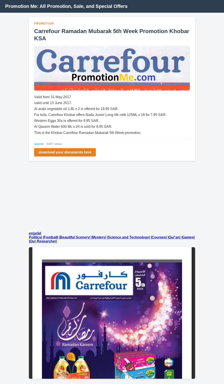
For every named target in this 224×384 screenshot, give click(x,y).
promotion (44, 23)
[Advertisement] (112, 197)
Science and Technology (128, 237)
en (31, 233)
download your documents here (64, 152)
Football (50, 237)
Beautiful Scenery (74, 237)
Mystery (98, 237)
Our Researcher (43, 241)
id (39, 233)
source (39, 144)
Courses (159, 237)
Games (188, 237)
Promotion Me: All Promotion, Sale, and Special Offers (66, 6)
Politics (35, 237)
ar (35, 233)
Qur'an (174, 237)
